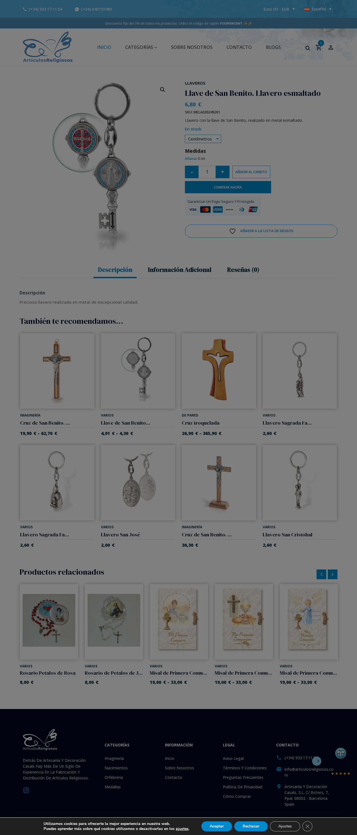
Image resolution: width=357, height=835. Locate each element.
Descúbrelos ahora (179, 455)
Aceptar (217, 826)
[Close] (236, 365)
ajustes (182, 828)
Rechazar (251, 826)
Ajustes (285, 826)
